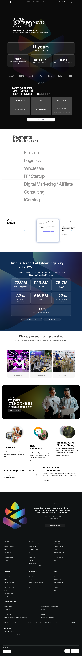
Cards (5, 549)
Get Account (74, 651)
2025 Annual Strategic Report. (48, 231)
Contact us (56, 576)
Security (56, 587)
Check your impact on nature (37, 460)
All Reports (52, 319)
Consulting (34, 192)
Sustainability (57, 579)
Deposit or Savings (9, 587)
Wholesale (34, 168)
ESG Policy (43, 614)
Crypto (6, 555)
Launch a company (8, 557)
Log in (69, 1)
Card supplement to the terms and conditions (15, 617)
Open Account (62, 1)
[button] (30, 1)
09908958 (73, 622)
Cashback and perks (9, 582)
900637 (47, 622)
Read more (7, 459)
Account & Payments (9, 544)
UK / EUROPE (7, 651)
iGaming (32, 199)
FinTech (31, 152)
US (14, 651)
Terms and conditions (9, 612)
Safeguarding (32, 546)
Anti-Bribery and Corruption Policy (49, 606)
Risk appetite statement (47, 612)
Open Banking (7, 552)
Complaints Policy (8, 614)
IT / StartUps (32, 585)
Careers (56, 585)
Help (55, 590)
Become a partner (14, 410)
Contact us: (36, 566)
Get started (41, 119)
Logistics (32, 160)
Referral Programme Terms (47, 617)
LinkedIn (9, 628)
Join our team (47, 480)
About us (56, 574)
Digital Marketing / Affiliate (48, 184)
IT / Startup (34, 176)
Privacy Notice (7, 609)
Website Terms (8, 606)
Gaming (31, 587)
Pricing (6, 560)
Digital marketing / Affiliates (36, 582)
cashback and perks (59, 552)
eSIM (5, 585)
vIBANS (31, 555)
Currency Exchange (9, 546)
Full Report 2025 (31, 319)
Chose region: (7, 647)
